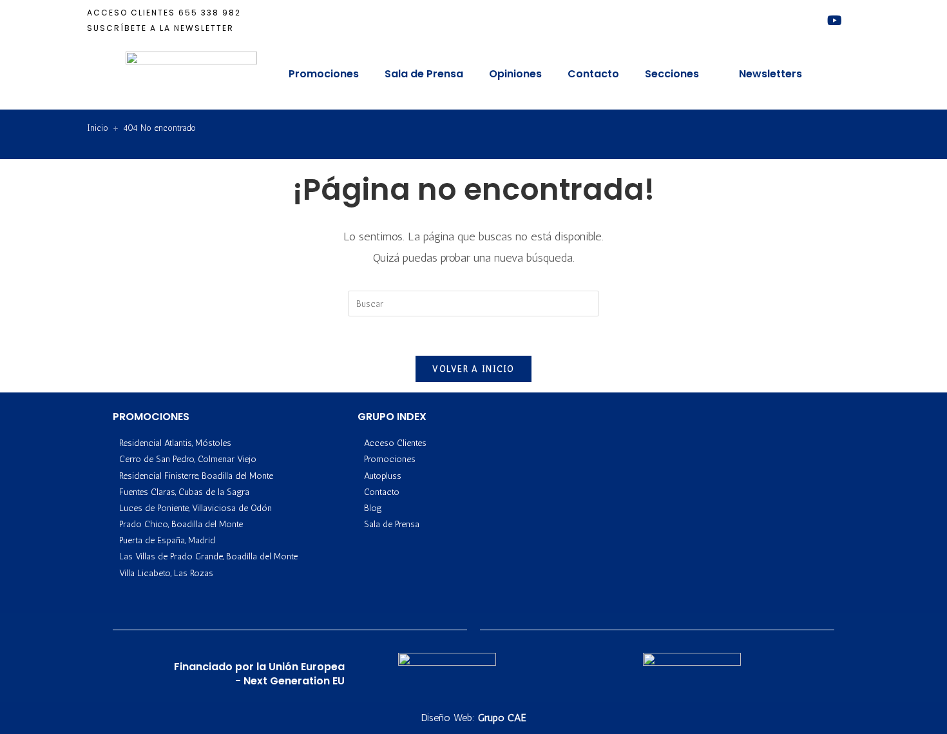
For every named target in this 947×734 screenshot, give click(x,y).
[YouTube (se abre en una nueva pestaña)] (834, 20)
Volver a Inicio (473, 369)
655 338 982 (209, 12)
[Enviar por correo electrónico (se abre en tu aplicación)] (853, 20)
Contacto (593, 73)
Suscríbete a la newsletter (160, 28)
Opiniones (515, 73)
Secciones (672, 73)
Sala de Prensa (424, 73)
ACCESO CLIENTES (131, 12)
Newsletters (770, 73)
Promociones (324, 73)
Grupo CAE (502, 717)
